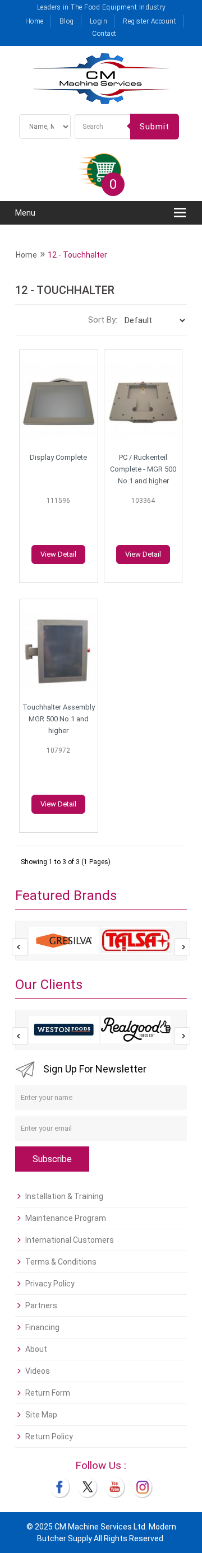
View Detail (58, 554)
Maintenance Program (65, 1218)
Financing (42, 1327)
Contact (104, 34)
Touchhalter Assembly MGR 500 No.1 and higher (58, 719)
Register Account (149, 21)
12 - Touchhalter (77, 254)
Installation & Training (64, 1196)
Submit (154, 127)
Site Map (41, 1414)
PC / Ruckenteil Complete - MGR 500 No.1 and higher (143, 469)
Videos (37, 1371)
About (36, 1349)
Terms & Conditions (61, 1261)
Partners (41, 1305)
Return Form (47, 1392)
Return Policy (49, 1436)
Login (99, 21)
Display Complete (58, 457)
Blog (66, 21)
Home (34, 21)
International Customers (69, 1239)
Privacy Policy (50, 1283)
